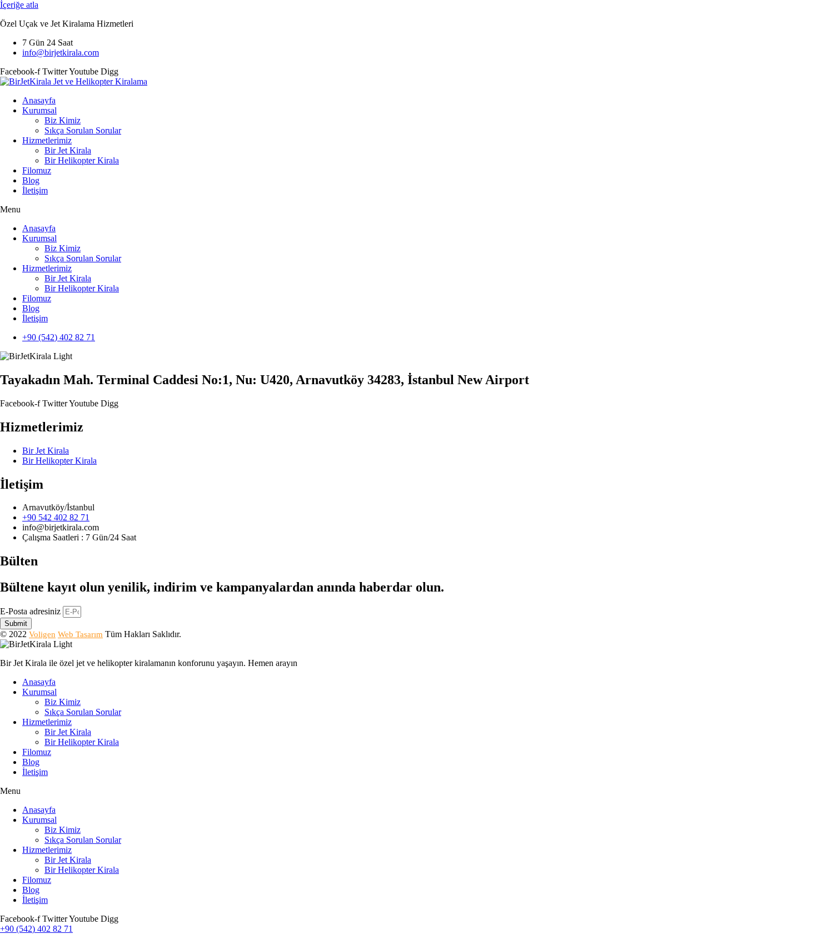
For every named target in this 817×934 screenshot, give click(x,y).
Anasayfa (39, 100)
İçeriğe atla (19, 4)
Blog (30, 180)
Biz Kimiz (62, 120)
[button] (408, 210)
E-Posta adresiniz (31, 611)
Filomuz (36, 170)
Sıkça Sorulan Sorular (82, 130)
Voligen (42, 634)
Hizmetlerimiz (47, 140)
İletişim (35, 190)
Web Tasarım (80, 634)
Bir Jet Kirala (67, 150)
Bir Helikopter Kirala (81, 160)
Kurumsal (39, 110)
